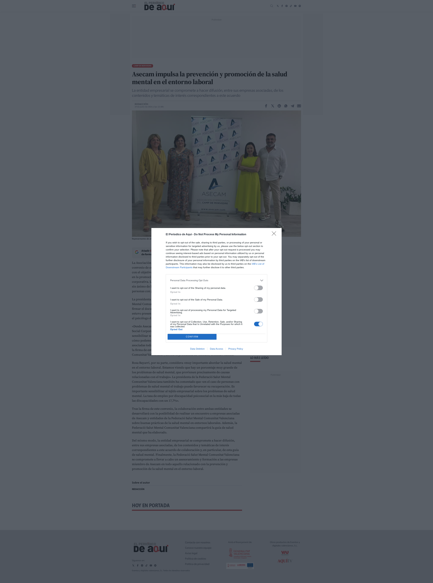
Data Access (216, 348)
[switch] (258, 288)
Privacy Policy (235, 348)
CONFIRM (192, 336)
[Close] (275, 234)
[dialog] (216, 291)
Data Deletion (197, 348)
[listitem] (216, 280)
